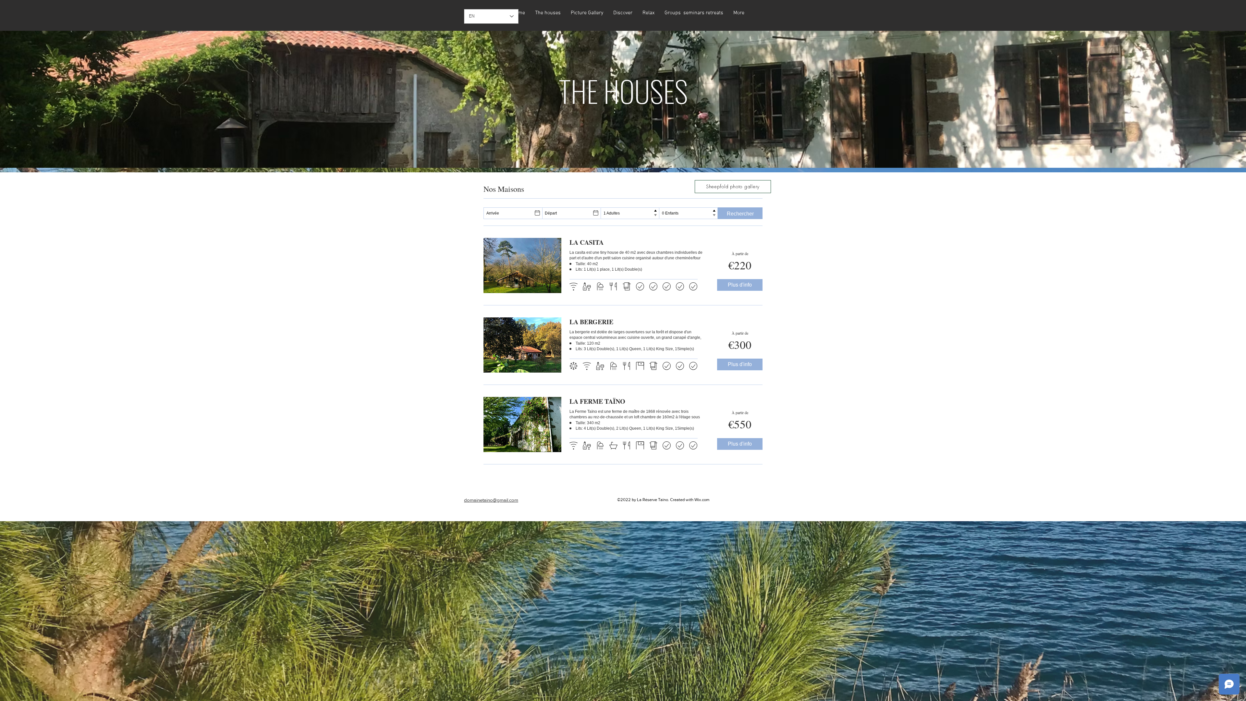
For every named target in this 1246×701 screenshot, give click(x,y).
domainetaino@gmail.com (491, 500)
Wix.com (702, 499)
